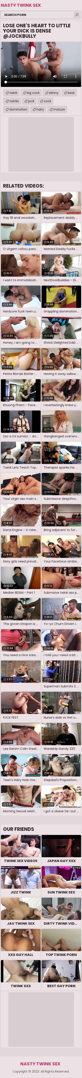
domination (18, 109)
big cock (33, 93)
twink (13, 93)
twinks (14, 101)
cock (47, 101)
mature (59, 109)
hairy (40, 109)
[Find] (77, 15)
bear (71, 93)
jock (31, 101)
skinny (53, 93)
